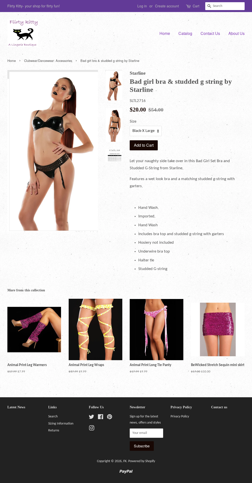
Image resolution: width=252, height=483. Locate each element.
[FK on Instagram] (91, 429)
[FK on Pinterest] (109, 418)
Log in (142, 5)
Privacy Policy (180, 416)
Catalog (185, 33)
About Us (236, 33)
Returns (53, 430)
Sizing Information (60, 424)
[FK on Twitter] (91, 418)
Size (133, 121)
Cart (196, 5)
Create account (167, 5)
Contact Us (210, 33)
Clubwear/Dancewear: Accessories (48, 60)
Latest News (16, 407)
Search (53, 416)
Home (164, 33)
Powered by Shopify (141, 461)
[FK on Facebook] (100, 418)
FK (124, 461)
